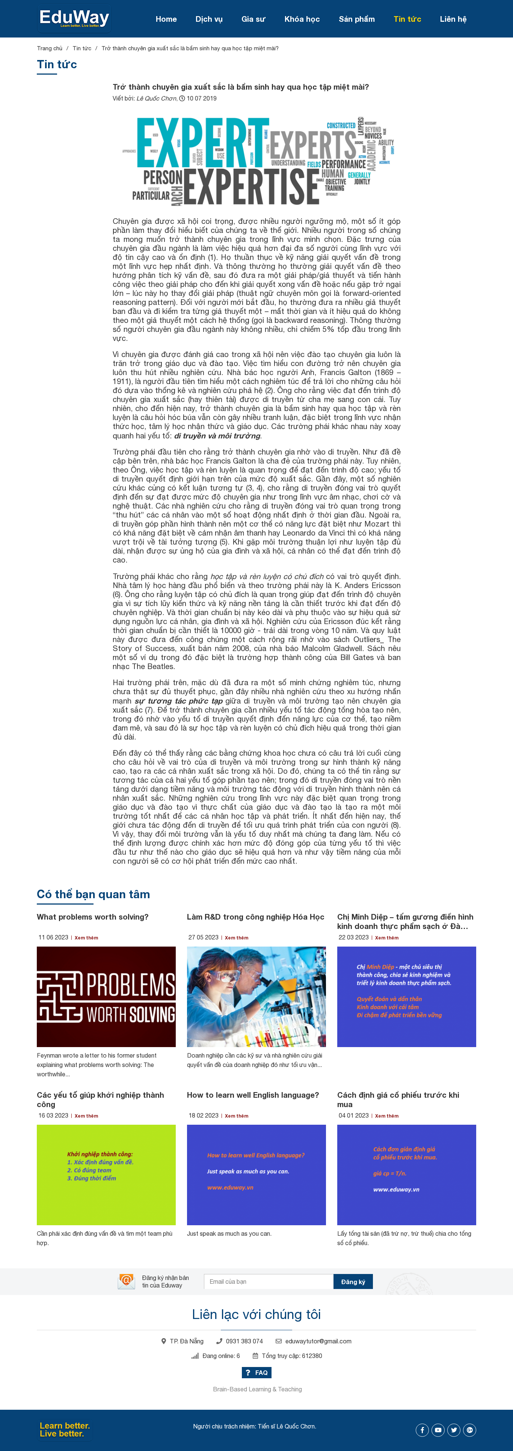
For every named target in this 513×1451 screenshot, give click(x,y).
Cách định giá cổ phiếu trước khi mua (398, 1099)
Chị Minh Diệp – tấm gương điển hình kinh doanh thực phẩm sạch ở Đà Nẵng (405, 921)
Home (166, 18)
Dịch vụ (209, 18)
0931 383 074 (244, 1341)
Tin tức (407, 18)
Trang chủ (49, 48)
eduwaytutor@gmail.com (318, 1341)
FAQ (261, 1372)
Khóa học (302, 18)
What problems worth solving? (92, 916)
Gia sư (253, 18)
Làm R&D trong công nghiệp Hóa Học (255, 916)
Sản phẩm (357, 18)
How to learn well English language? (253, 1094)
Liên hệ (453, 18)
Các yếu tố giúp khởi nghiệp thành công (100, 1099)
